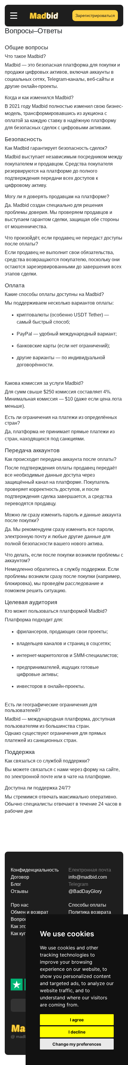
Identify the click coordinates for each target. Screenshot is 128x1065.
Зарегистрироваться (95, 15)
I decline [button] (76, 1031)
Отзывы (19, 891)
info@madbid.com (87, 877)
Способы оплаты (87, 905)
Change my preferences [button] (76, 1044)
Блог (16, 884)
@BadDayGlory (85, 891)
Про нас (20, 905)
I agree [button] (77, 1019)
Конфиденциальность (35, 869)
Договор (20, 877)
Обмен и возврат (29, 912)
